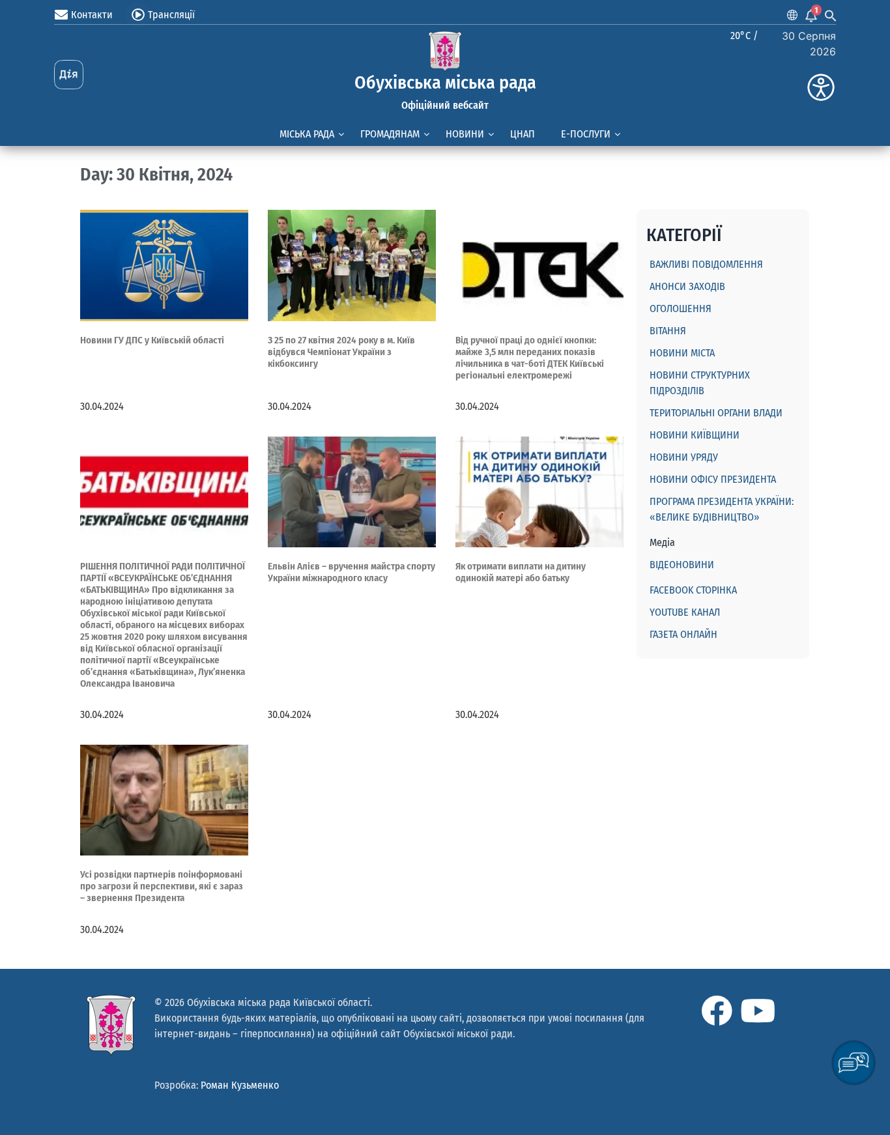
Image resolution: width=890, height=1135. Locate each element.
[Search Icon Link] (830, 15)
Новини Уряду (684, 457)
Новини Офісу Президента (713, 479)
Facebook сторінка (693, 590)
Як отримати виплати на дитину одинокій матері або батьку (520, 572)
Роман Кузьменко (240, 1085)
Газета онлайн (683, 634)
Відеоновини (682, 564)
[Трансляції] (138, 15)
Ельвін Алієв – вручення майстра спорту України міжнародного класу (351, 572)
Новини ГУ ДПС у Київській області (152, 340)
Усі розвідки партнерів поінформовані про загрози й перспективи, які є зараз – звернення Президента (161, 886)
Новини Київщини (694, 435)
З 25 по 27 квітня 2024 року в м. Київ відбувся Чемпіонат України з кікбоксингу (341, 351)
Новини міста (682, 353)
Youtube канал (685, 612)
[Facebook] (716, 1010)
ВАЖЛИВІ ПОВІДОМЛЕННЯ (706, 264)
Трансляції (171, 14)
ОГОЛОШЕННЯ (680, 308)
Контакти (92, 14)
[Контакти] (61, 15)
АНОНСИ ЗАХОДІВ (687, 286)
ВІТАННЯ (668, 330)
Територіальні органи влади (716, 413)
